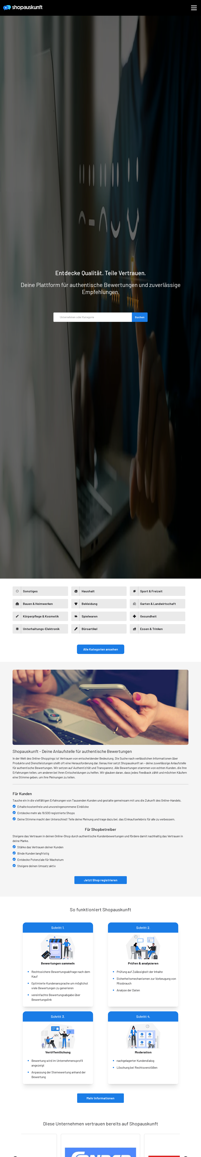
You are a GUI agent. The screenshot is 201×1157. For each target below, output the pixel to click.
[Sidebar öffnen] (193, 7)
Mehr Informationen (100, 1098)
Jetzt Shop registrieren (100, 880)
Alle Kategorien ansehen (100, 649)
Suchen (139, 317)
